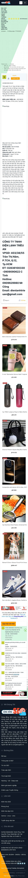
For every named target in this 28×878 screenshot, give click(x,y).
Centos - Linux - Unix (8, 816)
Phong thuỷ (5, 806)
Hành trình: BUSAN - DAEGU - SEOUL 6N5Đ (15, 663)
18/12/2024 (19, 657)
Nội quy (3, 756)
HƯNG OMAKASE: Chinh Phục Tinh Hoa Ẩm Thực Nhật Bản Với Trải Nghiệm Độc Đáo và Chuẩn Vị (13, 630)
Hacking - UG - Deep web (9, 781)
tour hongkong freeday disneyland (13, 683)
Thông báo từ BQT (7, 761)
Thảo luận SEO (6, 770)
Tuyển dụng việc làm (8, 820)
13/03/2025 (13, 646)
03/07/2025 (13, 634)
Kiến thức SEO (6, 802)
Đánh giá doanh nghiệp (9, 785)
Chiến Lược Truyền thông (9, 790)
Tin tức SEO (5, 765)
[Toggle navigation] (25, 2)
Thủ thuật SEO (6, 776)
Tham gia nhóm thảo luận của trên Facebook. (14, 616)
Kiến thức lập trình (7, 811)
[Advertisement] (14, 48)
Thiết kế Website (8, 876)
